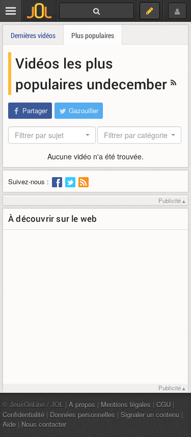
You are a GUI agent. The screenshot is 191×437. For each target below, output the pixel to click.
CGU (163, 404)
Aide (9, 424)
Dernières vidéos (33, 35)
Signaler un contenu (150, 414)
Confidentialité (23, 414)
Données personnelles (82, 414)
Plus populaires (92, 35)
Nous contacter (43, 424)
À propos (82, 404)
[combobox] (52, 135)
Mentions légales (126, 404)
